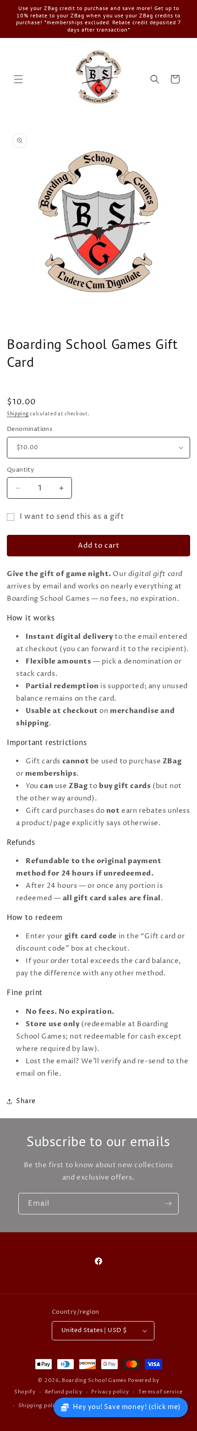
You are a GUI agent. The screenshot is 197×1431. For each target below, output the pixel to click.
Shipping (18, 414)
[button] (18, 79)
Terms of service (160, 1391)
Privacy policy (110, 1391)
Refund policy (63, 1391)
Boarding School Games (94, 1380)
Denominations (29, 429)
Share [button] (26, 1101)
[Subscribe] (168, 1203)
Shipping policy (39, 1405)
